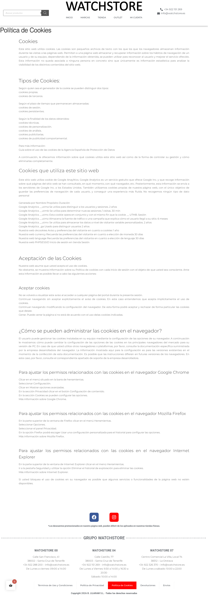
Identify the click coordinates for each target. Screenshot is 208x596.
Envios (166, 585)
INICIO (69, 17)
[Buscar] (45, 13)
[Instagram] (114, 517)
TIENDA (102, 17)
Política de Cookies (122, 585)
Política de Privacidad (92, 585)
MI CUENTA (136, 17)
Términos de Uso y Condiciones (55, 585)
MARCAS (85, 17)
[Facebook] (94, 517)
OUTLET (118, 17)
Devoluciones (147, 585)
